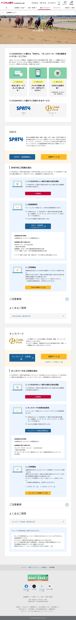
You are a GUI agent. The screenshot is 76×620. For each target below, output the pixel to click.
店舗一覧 (42, 3)
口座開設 (38, 193)
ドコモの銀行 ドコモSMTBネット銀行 (13, 3)
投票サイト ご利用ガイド (53, 362)
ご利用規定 (31, 609)
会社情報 (34, 3)
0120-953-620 (38, 448)
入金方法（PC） (31, 486)
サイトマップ (49, 611)
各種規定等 (52, 609)
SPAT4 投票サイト (37, 287)
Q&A (25, 607)
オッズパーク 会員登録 (21, 357)
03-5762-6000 (29, 245)
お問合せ (18, 607)
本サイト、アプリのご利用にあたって (32, 611)
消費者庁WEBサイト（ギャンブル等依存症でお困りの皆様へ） (32, 546)
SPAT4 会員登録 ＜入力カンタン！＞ (37, 226)
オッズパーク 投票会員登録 (37, 430)
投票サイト (53, 156)
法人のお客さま (52, 3)
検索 (59, 4)
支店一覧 (48, 597)
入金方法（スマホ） (47, 486)
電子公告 (22, 609)
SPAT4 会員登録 (21, 156)
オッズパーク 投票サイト (37, 493)
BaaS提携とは (44, 607)
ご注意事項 (15, 299)
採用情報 (33, 607)
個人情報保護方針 (41, 609)
